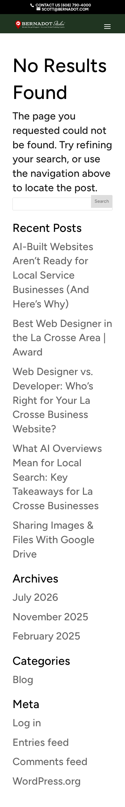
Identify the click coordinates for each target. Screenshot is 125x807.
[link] (40, 22)
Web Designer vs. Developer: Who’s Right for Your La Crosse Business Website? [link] (53, 400)
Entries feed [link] (41, 742)
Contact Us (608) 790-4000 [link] (63, 5)
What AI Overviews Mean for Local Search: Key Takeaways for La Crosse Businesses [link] (57, 477)
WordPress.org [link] (47, 781)
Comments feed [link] (50, 761)
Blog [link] (23, 679)
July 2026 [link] (35, 597)
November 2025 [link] (50, 617)
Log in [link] (27, 723)
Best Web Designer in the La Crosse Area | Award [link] (62, 337)
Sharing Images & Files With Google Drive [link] (54, 539)
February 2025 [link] (46, 636)
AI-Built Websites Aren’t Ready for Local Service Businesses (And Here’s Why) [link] (53, 275)
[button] (107, 27)
